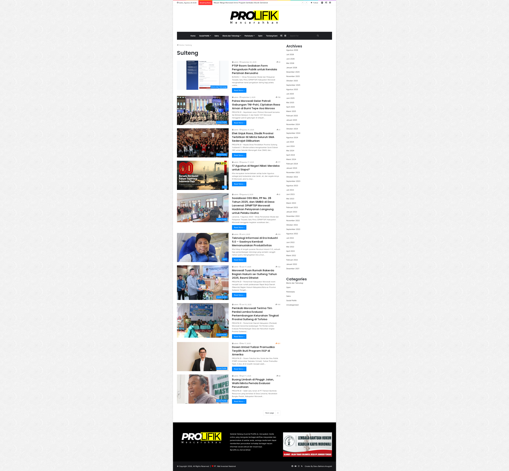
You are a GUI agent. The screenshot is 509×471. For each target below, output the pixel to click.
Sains (216, 36)
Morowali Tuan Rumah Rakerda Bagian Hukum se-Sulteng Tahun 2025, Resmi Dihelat (254, 274)
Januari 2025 (291, 120)
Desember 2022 (293, 216)
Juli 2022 (290, 238)
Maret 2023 (291, 203)
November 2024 (293, 124)
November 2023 (293, 172)
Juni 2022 (290, 242)
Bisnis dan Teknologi (231, 36)
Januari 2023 (291, 212)
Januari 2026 (291, 67)
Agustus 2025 (292, 89)
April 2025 (290, 107)
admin (236, 62)
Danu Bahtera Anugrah (322, 466)
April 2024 (290, 155)
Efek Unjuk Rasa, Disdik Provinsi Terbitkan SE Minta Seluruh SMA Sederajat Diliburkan (253, 137)
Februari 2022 (292, 260)
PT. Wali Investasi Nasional (225, 466)
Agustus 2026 (292, 50)
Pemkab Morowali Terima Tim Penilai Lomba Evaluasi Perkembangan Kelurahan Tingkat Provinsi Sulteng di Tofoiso (255, 313)
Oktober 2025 (292, 81)
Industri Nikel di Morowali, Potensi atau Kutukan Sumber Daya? (240, 3)
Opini (260, 36)
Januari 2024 (291, 168)
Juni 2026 (290, 59)
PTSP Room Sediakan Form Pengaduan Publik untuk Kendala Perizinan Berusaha (254, 69)
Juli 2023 (290, 190)
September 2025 (293, 85)
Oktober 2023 (292, 177)
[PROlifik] (254, 17)
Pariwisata (249, 36)
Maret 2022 (291, 255)
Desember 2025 (293, 72)
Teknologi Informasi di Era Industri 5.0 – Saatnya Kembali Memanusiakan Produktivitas (255, 241)
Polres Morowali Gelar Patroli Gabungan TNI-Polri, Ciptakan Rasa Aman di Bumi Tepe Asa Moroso (256, 104)
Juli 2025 (290, 94)
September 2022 (293, 229)
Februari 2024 (292, 164)
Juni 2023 (290, 194)
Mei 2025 (290, 102)
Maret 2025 (291, 111)
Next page (269, 413)
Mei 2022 (290, 247)
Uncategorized (292, 305)
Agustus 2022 (292, 234)
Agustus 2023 (292, 185)
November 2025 (293, 76)
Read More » (239, 90)
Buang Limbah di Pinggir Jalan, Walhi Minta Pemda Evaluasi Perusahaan (253, 383)
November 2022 (293, 220)
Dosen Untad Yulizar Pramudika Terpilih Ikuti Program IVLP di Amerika (253, 350)
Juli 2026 (290, 54)
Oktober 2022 (292, 225)
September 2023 (293, 181)
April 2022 (290, 251)
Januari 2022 (291, 264)
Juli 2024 (290, 142)
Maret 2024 (291, 159)
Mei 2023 (290, 199)
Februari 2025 (292, 116)
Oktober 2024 (292, 129)
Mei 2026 (290, 63)
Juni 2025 (290, 98)
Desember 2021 (292, 268)
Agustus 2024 (292, 137)
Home (193, 36)
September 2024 (293, 133)
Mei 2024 (290, 150)
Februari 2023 (292, 207)
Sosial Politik (204, 36)
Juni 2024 (290, 146)
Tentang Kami (271, 36)
